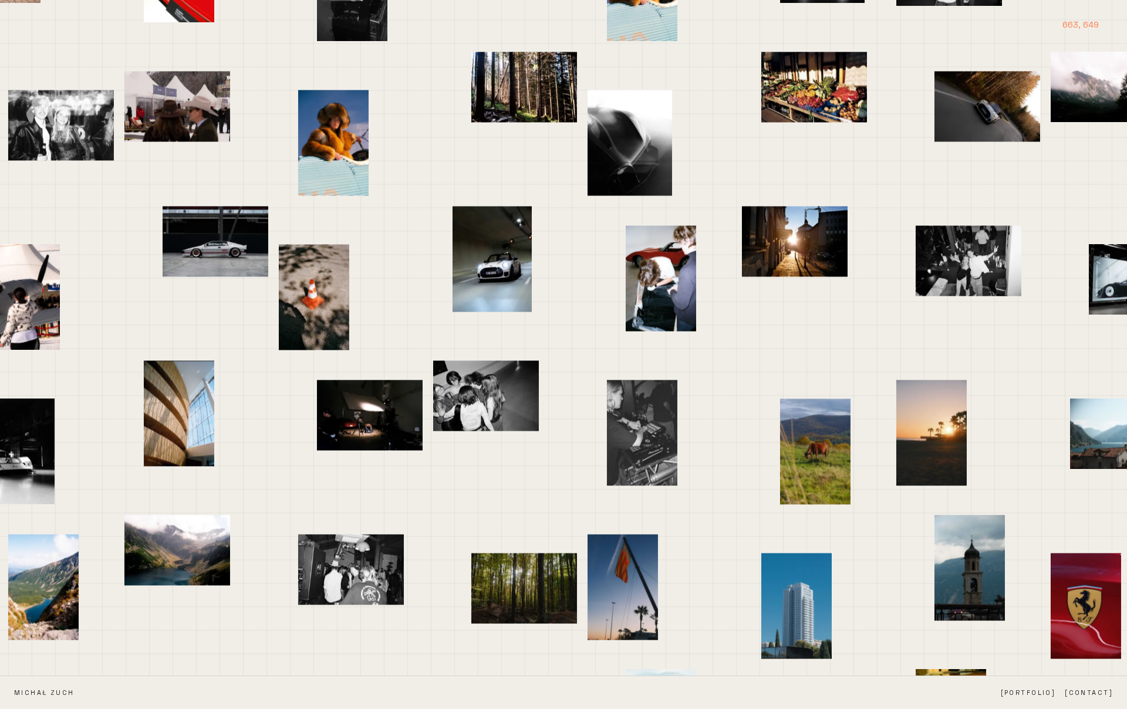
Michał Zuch (44, 692)
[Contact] (1089, 692)
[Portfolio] (1028, 692)
